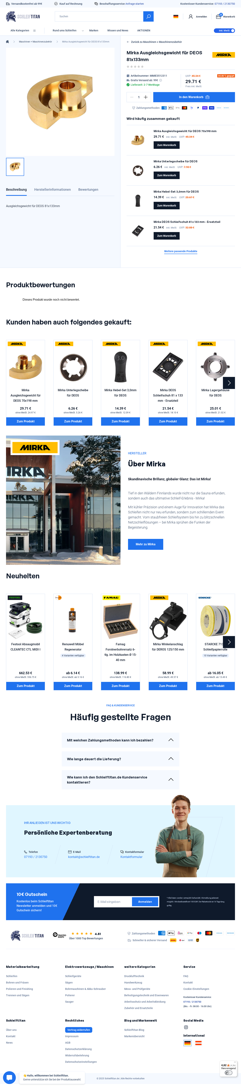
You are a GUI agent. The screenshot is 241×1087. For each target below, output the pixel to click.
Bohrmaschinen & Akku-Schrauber (85, 988)
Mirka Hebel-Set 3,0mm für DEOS (176, 191)
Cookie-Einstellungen (196, 988)
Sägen (69, 982)
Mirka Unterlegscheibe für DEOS (176, 161)
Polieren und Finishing (19, 988)
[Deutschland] (187, 1043)
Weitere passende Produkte (180, 251)
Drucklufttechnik (134, 976)
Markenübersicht (134, 1036)
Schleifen (11, 976)
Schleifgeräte (73, 976)
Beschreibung (16, 189)
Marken (93, 30)
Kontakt (188, 982)
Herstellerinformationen (52, 189)
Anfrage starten (134, 3)
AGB (67, 1042)
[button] (132, 97)
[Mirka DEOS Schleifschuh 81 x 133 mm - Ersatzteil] (138, 231)
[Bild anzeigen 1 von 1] (15, 167)
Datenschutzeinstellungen (81, 1061)
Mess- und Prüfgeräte (137, 988)
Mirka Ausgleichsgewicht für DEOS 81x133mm (85, 42)
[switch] (228, 1072)
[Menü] (235, 1063)
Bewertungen (88, 189)
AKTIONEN (143, 30)
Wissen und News (117, 30)
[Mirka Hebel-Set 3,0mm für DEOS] (138, 200)
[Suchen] (148, 16)
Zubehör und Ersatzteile (138, 1008)
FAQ (185, 976)
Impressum (72, 1036)
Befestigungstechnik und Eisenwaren (146, 995)
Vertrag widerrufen (78, 1029)
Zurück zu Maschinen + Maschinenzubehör (156, 41)
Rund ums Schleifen (64, 30)
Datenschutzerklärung (78, 1049)
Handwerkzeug (133, 982)
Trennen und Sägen (17, 995)
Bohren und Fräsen (17, 982)
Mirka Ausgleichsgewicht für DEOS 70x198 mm (185, 131)
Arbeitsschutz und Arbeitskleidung (144, 1001)
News (9, 1042)
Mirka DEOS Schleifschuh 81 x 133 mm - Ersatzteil (187, 221)
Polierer (70, 995)
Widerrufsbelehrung (77, 1055)
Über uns (11, 1029)
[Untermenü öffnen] (83, 31)
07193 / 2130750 (225, 3)
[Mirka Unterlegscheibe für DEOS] (138, 170)
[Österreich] (198, 1043)
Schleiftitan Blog (134, 1029)
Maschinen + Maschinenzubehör (35, 42)
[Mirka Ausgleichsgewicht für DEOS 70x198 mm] (138, 140)
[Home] (7, 41)
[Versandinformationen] (160, 80)
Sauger (69, 1001)
